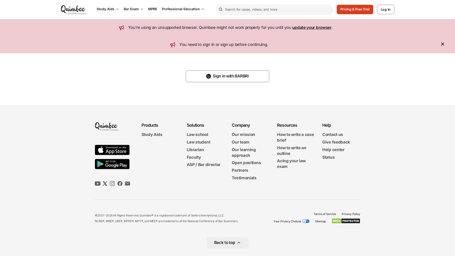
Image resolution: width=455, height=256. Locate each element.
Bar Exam (131, 9)
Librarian (195, 149)
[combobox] (274, 9)
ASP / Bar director (204, 164)
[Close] (443, 45)
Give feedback (336, 142)
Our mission (243, 134)
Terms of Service (325, 214)
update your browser (311, 27)
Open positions (246, 163)
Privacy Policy (351, 214)
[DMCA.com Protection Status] (346, 221)
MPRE (152, 9)
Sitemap (320, 221)
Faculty (194, 157)
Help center (333, 149)
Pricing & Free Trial (355, 9)
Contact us (332, 134)
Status (328, 157)
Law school (197, 134)
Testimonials (244, 177)
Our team (241, 142)
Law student (198, 142)
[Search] (220, 9)
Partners (240, 170)
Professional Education (181, 9)
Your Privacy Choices (287, 221)
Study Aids (105, 9)
